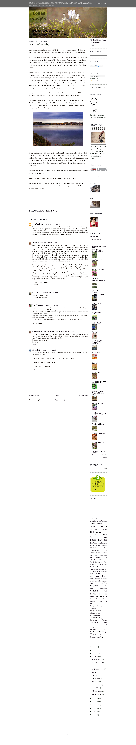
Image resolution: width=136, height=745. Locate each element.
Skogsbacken (95, 586)
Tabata (105, 599)
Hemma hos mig (95, 552)
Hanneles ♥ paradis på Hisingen (98, 281)
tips (106, 601)
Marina (35, 243)
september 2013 (98, 669)
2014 (95, 653)
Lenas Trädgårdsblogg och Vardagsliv (99, 414)
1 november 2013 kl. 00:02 (53, 305)
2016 (98, 521)
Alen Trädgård (37, 224)
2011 (94, 521)
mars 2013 (96, 688)
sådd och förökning (98, 596)
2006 (95, 715)
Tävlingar (93, 620)
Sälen (91, 599)
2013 (95, 657)
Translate (96, 81)
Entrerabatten (97, 532)
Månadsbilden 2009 (97, 569)
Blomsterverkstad (98, 403)
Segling (104, 583)
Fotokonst (98, 535)
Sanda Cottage (97, 353)
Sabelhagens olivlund (96, 313)
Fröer (105, 550)
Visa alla (104, 457)
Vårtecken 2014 (98, 627)
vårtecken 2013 (98, 625)
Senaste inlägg (34, 395)
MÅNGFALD (96, 323)
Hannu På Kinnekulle (95, 362)
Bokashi (92, 526)
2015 (95, 650)
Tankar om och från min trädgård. (99, 382)
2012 (95, 698)
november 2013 (97, 663)
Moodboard (94, 236)
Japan (96, 560)
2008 (95, 711)
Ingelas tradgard (98, 269)
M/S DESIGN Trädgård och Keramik (97, 342)
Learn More (99, 3)
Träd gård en (96, 303)
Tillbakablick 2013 (96, 601)
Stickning (103, 588)
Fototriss (104, 548)
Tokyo (92, 603)
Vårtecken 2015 (98, 629)
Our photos (36, 292)
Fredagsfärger (94, 550)
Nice (106, 569)
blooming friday (102, 523)
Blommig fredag (95, 239)
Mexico (105, 564)
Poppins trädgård (98, 424)
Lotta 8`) (43, 210)
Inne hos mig (101, 555)
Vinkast (104, 622)
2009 (95, 708)
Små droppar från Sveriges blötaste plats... (98, 393)
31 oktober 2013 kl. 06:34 (50, 292)
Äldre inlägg (83, 395)
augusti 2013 (97, 672)
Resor (92, 579)
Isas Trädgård (97, 260)
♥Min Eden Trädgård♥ (96, 291)
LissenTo (35, 350)
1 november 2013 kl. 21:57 (64, 331)
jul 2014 (100, 562)
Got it (105, 3)
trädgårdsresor (95, 613)
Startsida (59, 395)
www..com (95, 722)
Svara (34, 237)
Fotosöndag (97, 543)
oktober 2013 (97, 666)
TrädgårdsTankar (98, 294)
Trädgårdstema (95, 615)
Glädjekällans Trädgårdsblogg (43, 331)
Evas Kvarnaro (37, 305)
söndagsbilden (98, 599)
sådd (106, 594)
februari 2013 (97, 691)
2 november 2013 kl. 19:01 (48, 350)
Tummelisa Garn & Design (98, 452)
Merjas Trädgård (98, 442)
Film (91, 535)
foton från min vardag (47, 212)
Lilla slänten (99, 564)
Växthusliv (95, 332)
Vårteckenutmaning (98, 632)
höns (102, 552)
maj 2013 (95, 682)
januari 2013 (97, 694)
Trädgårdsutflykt (97, 618)
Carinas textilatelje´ (99, 455)
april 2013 (96, 685)
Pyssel (104, 576)
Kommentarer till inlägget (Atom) (53, 400)
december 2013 (97, 659)
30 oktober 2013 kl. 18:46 (53, 224)
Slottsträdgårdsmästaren (99, 247)
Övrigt (102, 637)
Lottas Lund (96, 372)
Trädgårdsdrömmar (99, 433)
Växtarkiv (95, 634)
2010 (91, 521)
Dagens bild (103, 529)
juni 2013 (95, 678)
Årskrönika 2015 (95, 637)
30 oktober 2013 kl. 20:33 (47, 243)
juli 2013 (95, 675)
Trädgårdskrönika (96, 610)
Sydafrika (100, 594)
